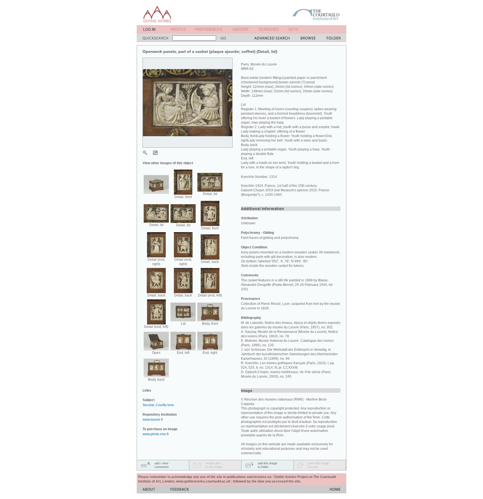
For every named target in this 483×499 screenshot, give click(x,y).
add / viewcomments (162, 465)
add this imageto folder (267, 465)
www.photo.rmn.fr (156, 434)
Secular (148, 405)
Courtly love (165, 405)
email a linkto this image (213, 465)
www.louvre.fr (153, 420)
